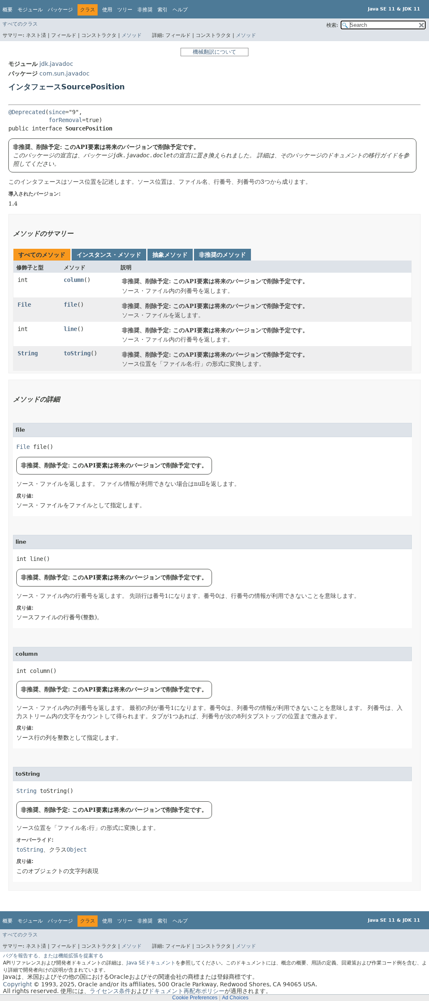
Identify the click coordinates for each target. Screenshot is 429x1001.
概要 (8, 10)
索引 (163, 10)
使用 (107, 10)
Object (77, 849)
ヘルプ (180, 10)
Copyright (17, 984)
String (28, 353)
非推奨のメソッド (222, 254)
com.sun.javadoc (64, 73)
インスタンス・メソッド (109, 254)
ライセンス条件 (110, 991)
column (74, 279)
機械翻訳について (214, 52)
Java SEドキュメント (151, 963)
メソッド (131, 35)
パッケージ (60, 10)
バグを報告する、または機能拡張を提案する (53, 956)
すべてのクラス (20, 24)
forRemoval (65, 120)
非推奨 (144, 10)
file (70, 304)
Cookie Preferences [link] (194, 998)
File (24, 304)
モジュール (30, 10)
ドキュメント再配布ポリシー (186, 991)
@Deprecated (26, 112)
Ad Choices (235, 998)
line (70, 329)
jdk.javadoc (56, 63)
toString (77, 353)
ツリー (124, 10)
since (57, 112)
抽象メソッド (170, 254)
